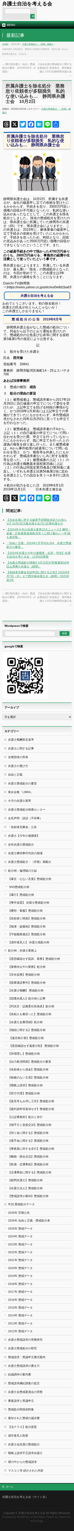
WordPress (23, 1517)
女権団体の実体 (18, 757)
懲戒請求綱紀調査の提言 (24, 1383)
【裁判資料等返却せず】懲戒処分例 (31, 1109)
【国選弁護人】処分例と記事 (26, 998)
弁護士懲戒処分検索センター (26, 809)
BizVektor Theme (44, 1517)
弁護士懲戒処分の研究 (22, 1348)
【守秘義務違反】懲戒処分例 (26, 934)
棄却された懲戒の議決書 (24, 1418)
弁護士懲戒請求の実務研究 (25, 1339)
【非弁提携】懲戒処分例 (24, 974)
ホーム (9, 1486)
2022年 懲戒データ (20, 1252)
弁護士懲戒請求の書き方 (24, 1365)
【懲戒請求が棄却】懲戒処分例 (28, 1196)
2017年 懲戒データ (20, 1291)
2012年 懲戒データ (20, 1331)
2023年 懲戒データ (20, 1244)
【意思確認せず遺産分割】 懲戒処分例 (34, 1045)
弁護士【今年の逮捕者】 (24, 835)
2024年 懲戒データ (20, 1236)
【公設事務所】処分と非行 (25, 1117)
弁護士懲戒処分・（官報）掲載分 (37, 44)
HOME (5, 44)
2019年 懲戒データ (20, 1275)
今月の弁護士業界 (19, 800)
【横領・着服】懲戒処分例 (25, 910)
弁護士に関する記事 (21, 748)
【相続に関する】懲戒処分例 (26, 1030)
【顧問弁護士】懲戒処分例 (25, 1180)
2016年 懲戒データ (20, 1299)
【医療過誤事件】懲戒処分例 (26, 982)
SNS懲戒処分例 (19, 887)
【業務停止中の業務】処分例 (26, 966)
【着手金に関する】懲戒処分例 (28, 1140)
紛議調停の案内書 (19, 1374)
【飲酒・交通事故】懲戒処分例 (28, 1164)
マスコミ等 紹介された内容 (25, 1470)
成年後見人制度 (18, 1435)
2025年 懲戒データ (20, 1228)
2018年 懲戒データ (20, 1284)
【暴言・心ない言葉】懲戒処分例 (29, 879)
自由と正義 (15, 774)
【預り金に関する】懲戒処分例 (28, 1132)
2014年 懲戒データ (20, 1315)
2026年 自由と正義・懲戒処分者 (29, 1220)
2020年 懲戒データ (20, 1268)
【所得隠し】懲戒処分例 (24, 1053)
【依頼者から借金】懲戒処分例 (28, 1069)
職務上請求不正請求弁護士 (25, 1453)
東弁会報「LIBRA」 (21, 792)
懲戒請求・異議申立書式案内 (26, 1357)
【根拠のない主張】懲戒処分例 (28, 1077)
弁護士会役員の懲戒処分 (24, 1444)
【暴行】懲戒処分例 (21, 894)
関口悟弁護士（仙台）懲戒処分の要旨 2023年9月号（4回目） (19, 68)
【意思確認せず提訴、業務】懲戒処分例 (34, 958)
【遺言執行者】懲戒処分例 (26, 1038)
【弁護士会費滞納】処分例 (25, 1022)
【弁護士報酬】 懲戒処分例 (25, 990)
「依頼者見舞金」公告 (22, 827)
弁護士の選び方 (18, 766)
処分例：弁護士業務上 (22, 950)
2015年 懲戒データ (20, 1307)
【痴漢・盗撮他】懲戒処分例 (26, 926)
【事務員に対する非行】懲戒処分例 (31, 1148)
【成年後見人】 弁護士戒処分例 (28, 942)
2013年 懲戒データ (20, 1323)
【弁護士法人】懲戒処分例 (25, 1188)
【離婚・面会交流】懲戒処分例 (28, 1156)
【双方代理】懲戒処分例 (24, 1093)
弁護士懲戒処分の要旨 (22, 783)
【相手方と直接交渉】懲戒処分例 (29, 1124)
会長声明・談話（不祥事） (25, 818)
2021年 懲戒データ (20, 1260)
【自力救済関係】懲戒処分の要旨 (29, 1061)
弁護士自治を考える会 (27, 3)
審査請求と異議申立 (21, 1400)
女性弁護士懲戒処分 (21, 844)
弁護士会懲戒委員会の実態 (25, 1392)
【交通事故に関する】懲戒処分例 (29, 1172)
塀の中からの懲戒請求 (22, 1462)
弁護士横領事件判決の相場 (25, 853)
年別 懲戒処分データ (21, 1204)
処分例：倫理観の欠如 (22, 870)
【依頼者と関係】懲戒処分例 (26, 918)
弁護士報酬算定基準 (21, 739)
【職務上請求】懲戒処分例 (25, 1085)
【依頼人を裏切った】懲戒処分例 (29, 1014)
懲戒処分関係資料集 (21, 1409)
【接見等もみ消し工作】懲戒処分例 (31, 1101)
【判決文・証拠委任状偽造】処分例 (31, 1006)
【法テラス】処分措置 (22, 1427)
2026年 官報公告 (19, 1212)
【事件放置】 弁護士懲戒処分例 (28, 902)
